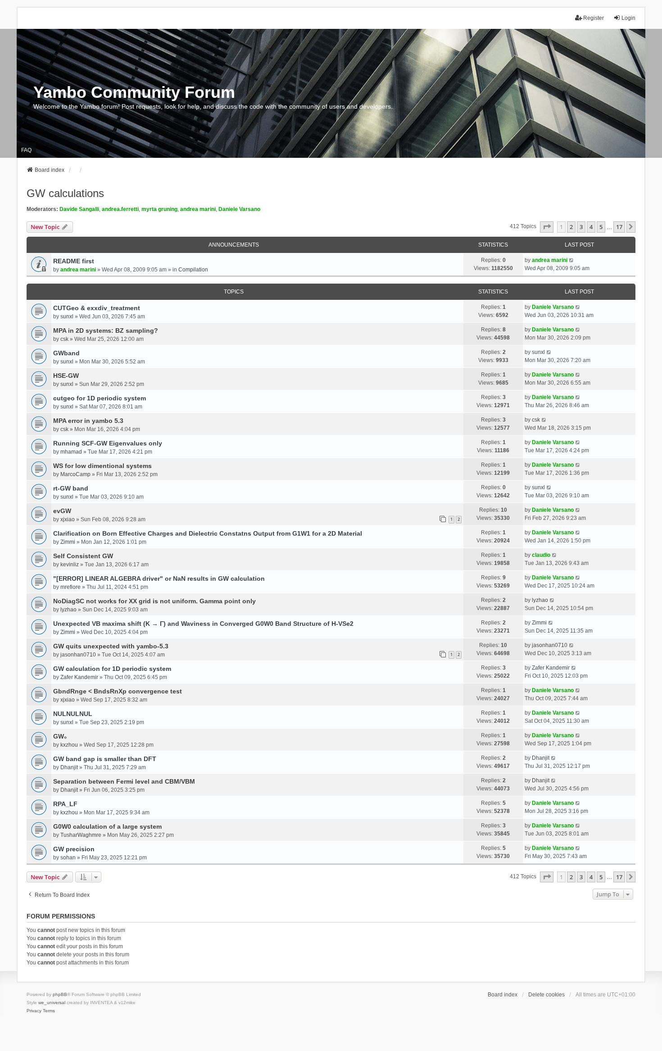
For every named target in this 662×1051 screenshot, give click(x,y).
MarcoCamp (75, 474)
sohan (68, 857)
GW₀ (60, 736)
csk (64, 339)
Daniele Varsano (239, 209)
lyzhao (68, 609)
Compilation (193, 269)
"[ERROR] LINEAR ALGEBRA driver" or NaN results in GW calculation (159, 578)
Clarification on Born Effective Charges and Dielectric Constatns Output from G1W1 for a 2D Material (207, 533)
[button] (546, 226)
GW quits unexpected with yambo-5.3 (110, 646)
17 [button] (619, 227)
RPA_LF (65, 804)
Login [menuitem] (628, 18)
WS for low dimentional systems (102, 465)
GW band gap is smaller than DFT (104, 758)
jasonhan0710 (78, 655)
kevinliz (69, 564)
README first (73, 261)
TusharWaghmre (80, 835)
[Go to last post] (572, 260)
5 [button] (601, 227)
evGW (62, 510)
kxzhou (69, 745)
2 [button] (571, 227)
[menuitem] (34, 1011)
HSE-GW (66, 375)
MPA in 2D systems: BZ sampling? (105, 330)
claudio (541, 555)
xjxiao (67, 519)
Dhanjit (69, 767)
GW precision (74, 849)
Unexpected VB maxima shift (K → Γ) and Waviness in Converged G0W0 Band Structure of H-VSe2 (203, 623)
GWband (66, 353)
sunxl (66, 316)
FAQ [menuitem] (26, 150)
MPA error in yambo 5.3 (88, 420)
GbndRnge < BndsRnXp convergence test (117, 691)
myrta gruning (159, 209)
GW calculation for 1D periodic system (112, 668)
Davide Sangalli (79, 209)
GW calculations (65, 193)
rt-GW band (70, 488)
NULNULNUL (72, 713)
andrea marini (198, 209)
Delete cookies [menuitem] (546, 994)
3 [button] (581, 227)
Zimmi (67, 542)
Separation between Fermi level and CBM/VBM (124, 781)
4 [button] (591, 227)
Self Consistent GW (83, 556)
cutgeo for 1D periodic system (99, 398)
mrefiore (70, 587)
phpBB (60, 994)
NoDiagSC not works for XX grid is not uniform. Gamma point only (154, 601)
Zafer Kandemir (79, 677)
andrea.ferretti (120, 209)
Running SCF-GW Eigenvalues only (107, 443)
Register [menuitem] (593, 18)
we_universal (51, 1002)
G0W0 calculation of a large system (107, 826)
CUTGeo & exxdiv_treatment (96, 308)
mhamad (71, 452)
